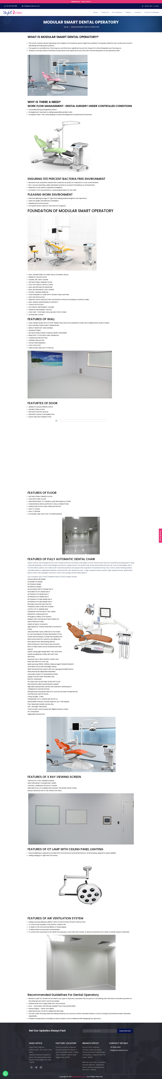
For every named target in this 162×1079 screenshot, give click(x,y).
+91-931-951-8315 (11, 6)
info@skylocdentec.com (32, 6)
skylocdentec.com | (79, 1077)
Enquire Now (160, 535)
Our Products (117, 12)
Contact (137, 12)
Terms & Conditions (151, 12)
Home (95, 12)
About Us (104, 12)
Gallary (128, 12)
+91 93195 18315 (115, 1047)
